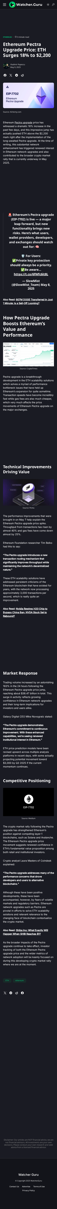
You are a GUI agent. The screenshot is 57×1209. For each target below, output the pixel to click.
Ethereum (7, 37)
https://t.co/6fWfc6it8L (31, 274)
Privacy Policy (28, 1190)
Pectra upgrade (23, 122)
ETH (7, 980)
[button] (4, 4)
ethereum (19, 980)
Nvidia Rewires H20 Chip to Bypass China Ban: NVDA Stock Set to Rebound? (25, 612)
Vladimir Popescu (17, 64)
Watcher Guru (28, 1175)
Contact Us (14, 1186)
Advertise (26, 1186)
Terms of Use (39, 1186)
